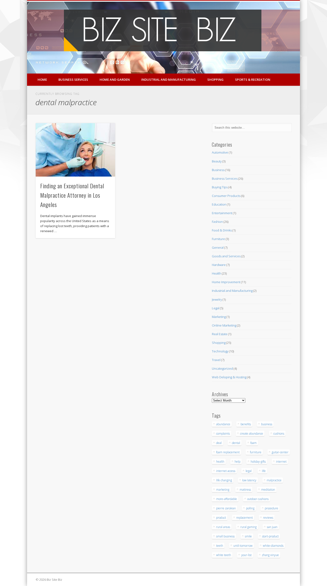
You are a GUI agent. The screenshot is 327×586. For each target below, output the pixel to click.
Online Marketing (224, 325)
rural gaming (248, 527)
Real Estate (219, 334)
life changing (224, 480)
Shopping (215, 79)
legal (249, 471)
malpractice (274, 480)
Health (216, 273)
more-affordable (226, 499)
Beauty (217, 161)
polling (250, 508)
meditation (268, 490)
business (266, 424)
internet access (225, 471)
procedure (271, 508)
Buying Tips (220, 187)
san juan (272, 527)
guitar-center (280, 452)
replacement (244, 518)
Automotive (220, 152)
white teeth (223, 555)
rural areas (223, 527)
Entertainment (222, 213)
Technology (220, 351)
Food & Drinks (222, 230)
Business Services (73, 79)
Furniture (218, 239)
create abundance (251, 433)
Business (218, 170)
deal (219, 443)
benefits (246, 424)
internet (281, 462)
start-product (270, 536)
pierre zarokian (226, 508)
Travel (216, 360)
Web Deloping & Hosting (229, 377)
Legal (215, 308)
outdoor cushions (258, 499)
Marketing (219, 317)
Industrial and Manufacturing (168, 79)
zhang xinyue (270, 555)
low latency (249, 480)
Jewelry (217, 299)
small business (225, 536)
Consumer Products (226, 196)
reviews (268, 518)
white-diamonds (273, 546)
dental (236, 443)
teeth (219, 546)
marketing (222, 490)
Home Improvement (226, 282)
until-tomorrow (243, 546)
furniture (255, 452)
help (237, 462)
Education (219, 204)
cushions (278, 433)
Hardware (219, 265)
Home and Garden (115, 79)
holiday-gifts (258, 462)
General (218, 247)
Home (42, 79)
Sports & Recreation (252, 79)
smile (248, 536)
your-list (246, 555)
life (264, 471)
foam (253, 443)
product (221, 518)
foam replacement (228, 452)
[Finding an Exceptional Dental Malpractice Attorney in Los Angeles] (75, 150)
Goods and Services (226, 256)
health (220, 462)
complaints (223, 433)
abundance (223, 424)
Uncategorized (222, 368)
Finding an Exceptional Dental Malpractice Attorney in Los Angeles (72, 195)
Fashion (217, 221)
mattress (245, 490)
